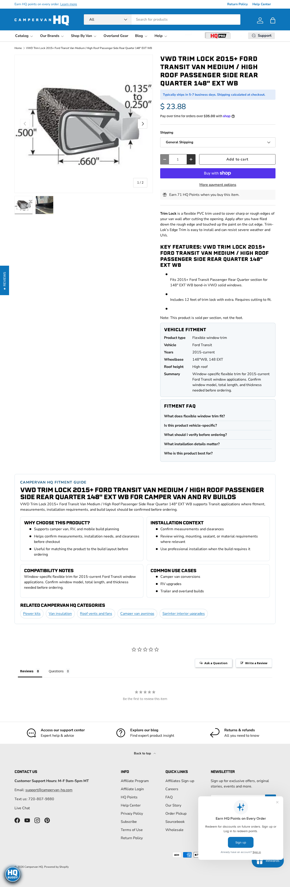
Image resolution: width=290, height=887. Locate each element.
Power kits (32, 613)
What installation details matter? (192, 444)
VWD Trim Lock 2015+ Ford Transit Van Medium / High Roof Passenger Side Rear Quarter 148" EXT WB (89, 48)
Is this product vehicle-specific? (190, 425)
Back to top (143, 753)
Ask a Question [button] (215, 663)
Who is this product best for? (188, 453)
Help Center (261, 4)
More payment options (217, 184)
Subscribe (129, 821)
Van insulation (60, 613)
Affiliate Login (132, 789)
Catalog (22, 35)
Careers (171, 789)
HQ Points (129, 797)
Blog (139, 35)
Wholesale (174, 829)
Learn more (68, 4)
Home (18, 48)
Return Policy (237, 4)
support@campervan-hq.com (48, 789)
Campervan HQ (33, 867)
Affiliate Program (135, 780)
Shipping (166, 132)
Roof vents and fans (96, 613)
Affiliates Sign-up (179, 780)
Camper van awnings (137, 613)
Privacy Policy (132, 813)
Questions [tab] (56, 671)
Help (159, 35)
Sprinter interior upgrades (183, 613)
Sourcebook (175, 821)
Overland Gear (116, 35)
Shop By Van (81, 35)
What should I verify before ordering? (195, 434)
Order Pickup (175, 813)
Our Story (173, 805)
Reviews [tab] (27, 671)
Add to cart (237, 159)
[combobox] (162, 19)
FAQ (169, 797)
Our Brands (49, 35)
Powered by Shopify (56, 867)
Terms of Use (132, 829)
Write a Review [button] (256, 663)
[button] (273, 20)
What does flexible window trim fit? (194, 416)
